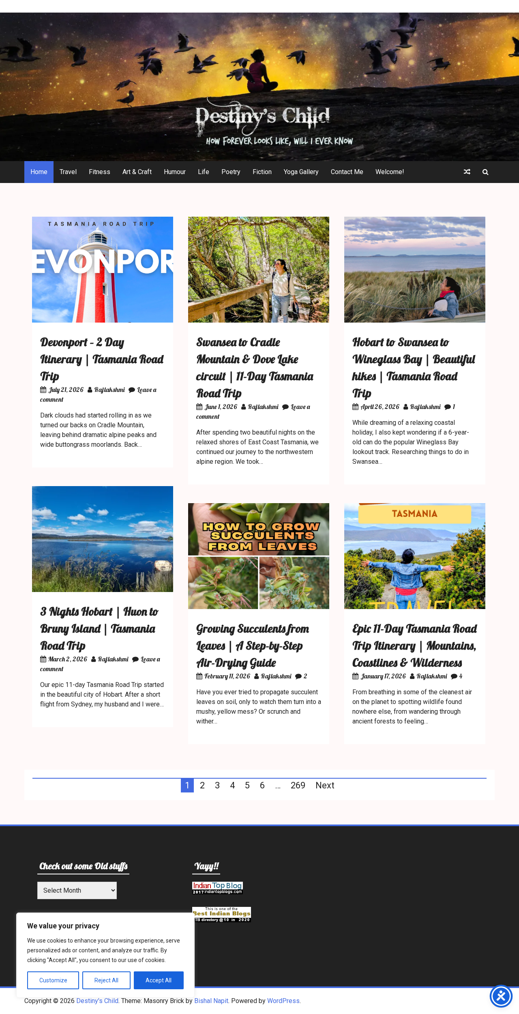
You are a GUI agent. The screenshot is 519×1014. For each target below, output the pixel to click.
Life (203, 172)
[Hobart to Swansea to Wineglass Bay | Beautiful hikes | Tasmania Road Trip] (414, 320)
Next (325, 785)
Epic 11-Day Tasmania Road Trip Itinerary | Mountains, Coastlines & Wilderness (414, 645)
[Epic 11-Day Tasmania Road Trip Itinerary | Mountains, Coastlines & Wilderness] (414, 607)
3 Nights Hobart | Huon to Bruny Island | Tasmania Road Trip (99, 628)
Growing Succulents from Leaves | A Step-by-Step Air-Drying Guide (252, 645)
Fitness (99, 172)
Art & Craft (137, 172)
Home (38, 172)
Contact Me (347, 172)
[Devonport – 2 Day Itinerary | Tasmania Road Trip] (102, 320)
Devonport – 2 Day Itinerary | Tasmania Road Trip (101, 359)
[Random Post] (467, 172)
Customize (53, 980)
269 (298, 785)
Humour (175, 172)
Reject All (106, 980)
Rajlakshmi (109, 389)
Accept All (159, 980)
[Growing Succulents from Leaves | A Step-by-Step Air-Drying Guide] (258, 607)
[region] (105, 955)
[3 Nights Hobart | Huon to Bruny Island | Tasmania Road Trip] (102, 590)
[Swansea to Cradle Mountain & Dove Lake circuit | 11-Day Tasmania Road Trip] (258, 320)
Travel (68, 172)
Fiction (262, 172)
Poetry (230, 172)
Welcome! (389, 172)
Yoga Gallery (301, 172)
